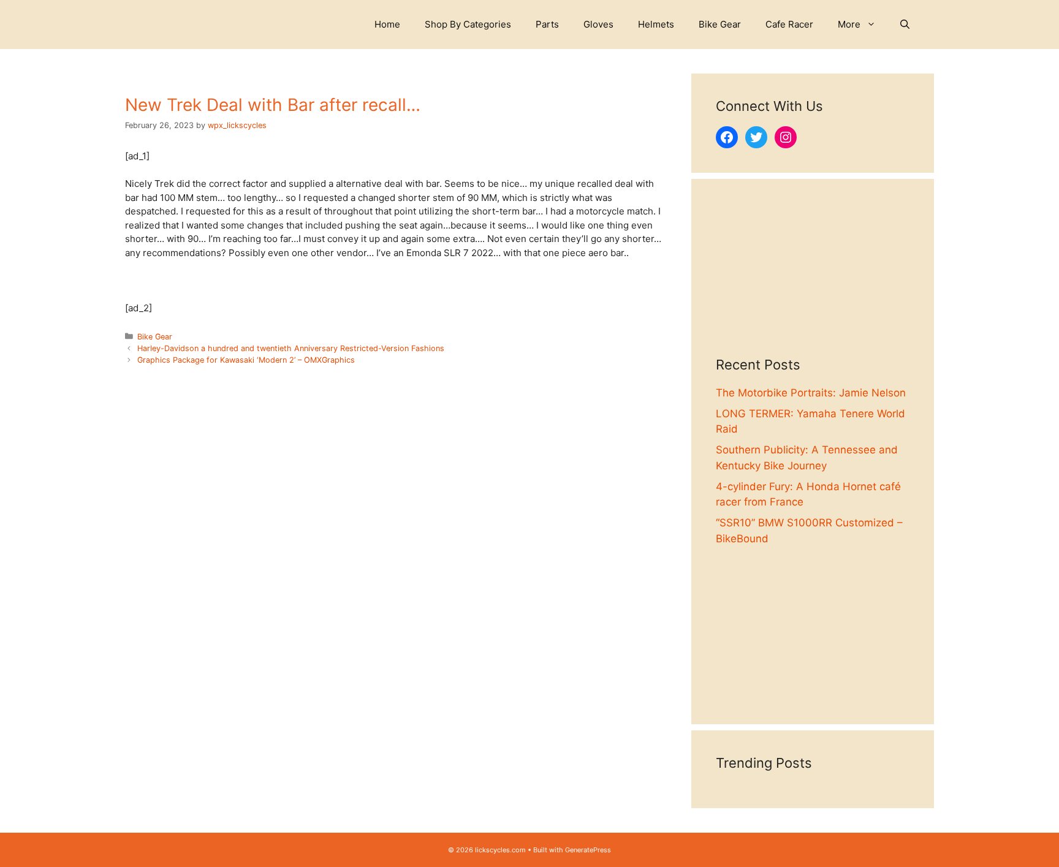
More (849, 24)
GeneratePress (588, 850)
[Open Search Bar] (905, 24)
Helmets (656, 24)
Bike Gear (720, 24)
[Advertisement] (812, 280)
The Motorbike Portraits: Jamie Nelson (811, 393)
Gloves (598, 24)
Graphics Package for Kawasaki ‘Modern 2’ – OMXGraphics (246, 360)
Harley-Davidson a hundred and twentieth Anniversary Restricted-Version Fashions (290, 348)
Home (387, 24)
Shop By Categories (468, 24)
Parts (547, 24)
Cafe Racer (789, 24)
